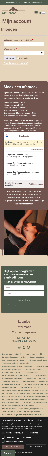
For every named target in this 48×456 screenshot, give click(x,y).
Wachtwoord (13, 48)
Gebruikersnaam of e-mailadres (21, 39)
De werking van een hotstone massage (16, 375)
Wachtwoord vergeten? (15, 63)
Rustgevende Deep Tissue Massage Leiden (17, 366)
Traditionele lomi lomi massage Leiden (16, 363)
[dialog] (24, 436)
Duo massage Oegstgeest (11, 354)
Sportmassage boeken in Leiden (13, 360)
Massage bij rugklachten (36, 378)
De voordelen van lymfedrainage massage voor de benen (23, 415)
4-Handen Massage (9, 387)
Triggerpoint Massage (10, 381)
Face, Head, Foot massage (11, 369)
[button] (36, 12)
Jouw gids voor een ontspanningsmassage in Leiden (21, 412)
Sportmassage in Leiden (10, 402)
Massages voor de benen (11, 372)
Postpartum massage (33, 369)
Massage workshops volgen (12, 378)
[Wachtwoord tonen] (42, 53)
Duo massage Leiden (37, 357)
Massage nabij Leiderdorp (11, 384)
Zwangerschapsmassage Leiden (14, 357)
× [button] (45, 419)
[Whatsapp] (19, 347)
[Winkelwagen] (40, 12)
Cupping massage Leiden (34, 354)
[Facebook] (24, 347)
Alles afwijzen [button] (36, 447)
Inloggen (10, 58)
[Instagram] (28, 347)
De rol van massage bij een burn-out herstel (18, 405)
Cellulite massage (31, 372)
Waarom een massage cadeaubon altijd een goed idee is (22, 408)
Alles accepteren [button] (13, 447)
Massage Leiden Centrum (30, 387)
